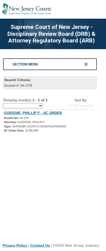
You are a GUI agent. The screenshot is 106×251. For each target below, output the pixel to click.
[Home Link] (26, 9)
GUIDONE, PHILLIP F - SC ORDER (33, 113)
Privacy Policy (15, 245)
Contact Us (40, 245)
